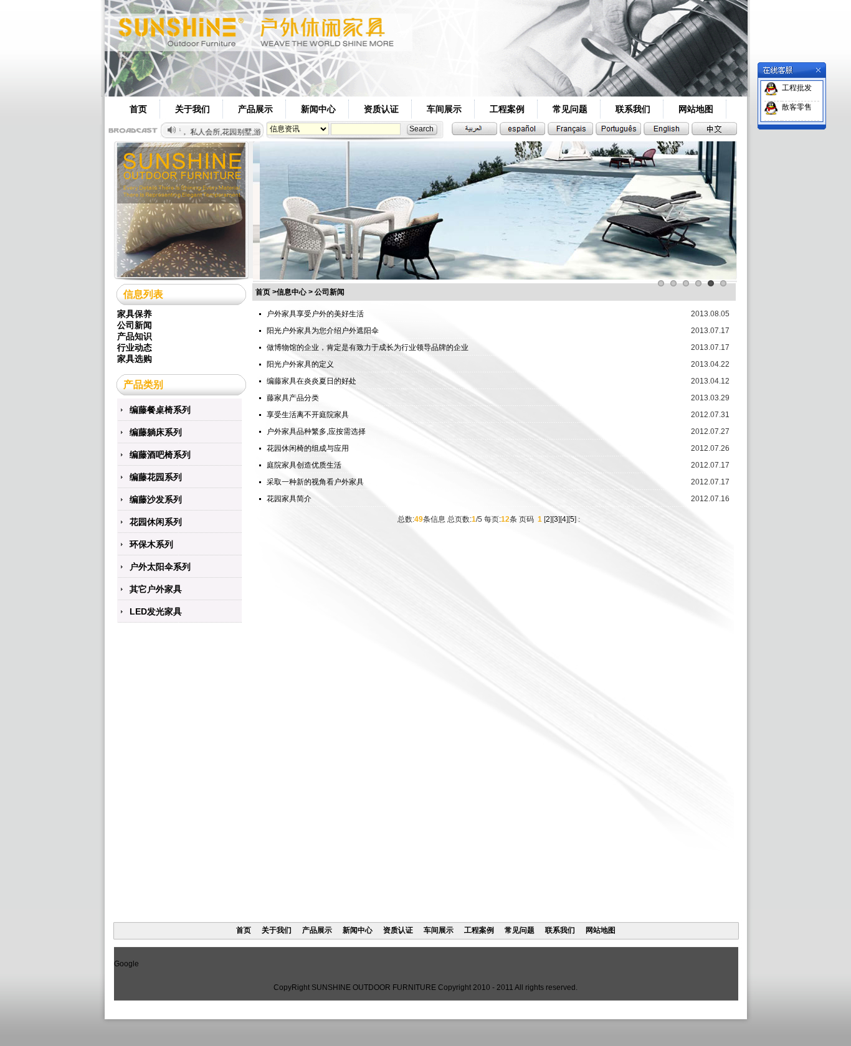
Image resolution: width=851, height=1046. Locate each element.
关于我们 (192, 109)
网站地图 (695, 109)
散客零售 (797, 107)
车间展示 (444, 109)
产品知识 (134, 336)
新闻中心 (318, 109)
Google (126, 963)
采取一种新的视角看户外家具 (315, 482)
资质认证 (381, 109)
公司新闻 (134, 325)
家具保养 (134, 314)
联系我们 (633, 109)
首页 (138, 109)
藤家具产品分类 (293, 397)
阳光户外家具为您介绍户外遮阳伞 (323, 330)
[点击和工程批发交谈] (771, 88)
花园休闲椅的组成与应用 (308, 448)
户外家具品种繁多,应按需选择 (316, 431)
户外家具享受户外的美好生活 (315, 313)
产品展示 (255, 109)
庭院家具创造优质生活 (304, 465)
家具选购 (134, 359)
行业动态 (134, 347)
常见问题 (570, 109)
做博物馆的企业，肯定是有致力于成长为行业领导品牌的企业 (367, 347)
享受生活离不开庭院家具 (308, 414)
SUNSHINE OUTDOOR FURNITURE (373, 987)
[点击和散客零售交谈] (771, 107)
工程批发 (797, 87)
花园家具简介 (289, 498)
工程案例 (507, 109)
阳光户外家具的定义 (300, 364)
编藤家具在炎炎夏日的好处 (311, 381)
